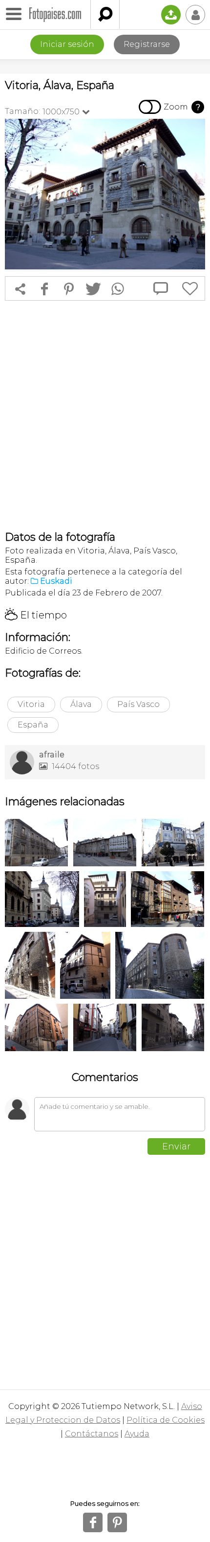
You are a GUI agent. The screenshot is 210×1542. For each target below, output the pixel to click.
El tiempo (36, 615)
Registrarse (147, 44)
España (33, 724)
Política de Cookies (165, 1420)
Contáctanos (91, 1433)
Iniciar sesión (67, 44)
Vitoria (31, 704)
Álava (81, 704)
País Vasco (138, 704)
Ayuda (137, 1433)
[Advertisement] (105, 415)
